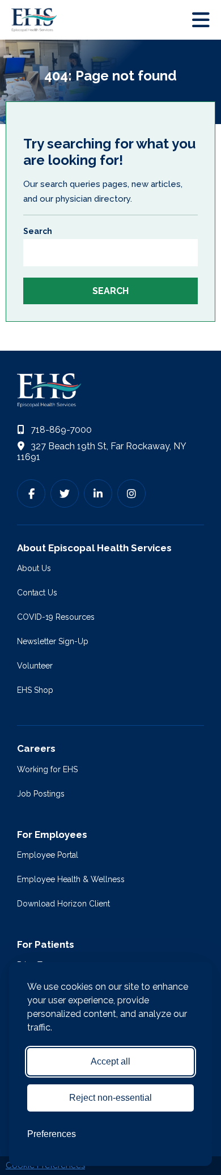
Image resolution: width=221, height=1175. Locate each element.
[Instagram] (131, 493)
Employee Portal (47, 854)
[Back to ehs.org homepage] (110, 390)
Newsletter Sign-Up (52, 641)
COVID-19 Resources (56, 616)
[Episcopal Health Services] (37, 20)
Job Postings (41, 793)
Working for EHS (47, 769)
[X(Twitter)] (64, 493)
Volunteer (35, 665)
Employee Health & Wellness (71, 879)
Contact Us (37, 592)
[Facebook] (31, 493)
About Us (34, 568)
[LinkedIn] (98, 493)
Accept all (110, 1061)
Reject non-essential (110, 1097)
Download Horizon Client (63, 903)
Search (37, 231)
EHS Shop (35, 690)
